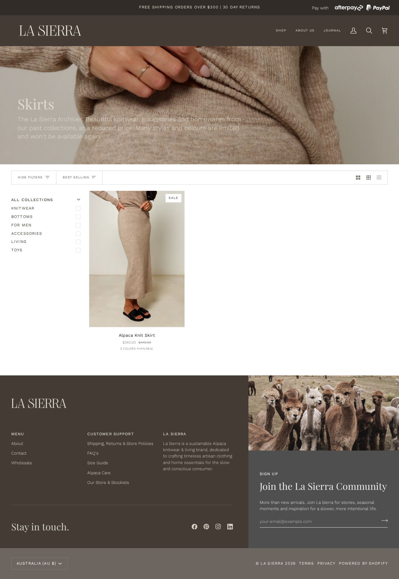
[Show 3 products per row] (368, 177)
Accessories (26, 233)
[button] (281, 30)
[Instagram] (218, 526)
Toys (17, 250)
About (17, 443)
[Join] (382, 521)
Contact (18, 453)
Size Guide (97, 462)
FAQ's (93, 453)
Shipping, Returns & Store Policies (120, 443)
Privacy (326, 563)
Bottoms (22, 216)
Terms (306, 563)
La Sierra (272, 563)
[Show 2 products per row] (358, 177)
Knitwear (22, 208)
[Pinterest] (206, 526)
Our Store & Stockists (108, 482)
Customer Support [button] (110, 434)
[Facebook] (194, 526)
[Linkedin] (230, 526)
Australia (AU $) (36, 563)
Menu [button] (17, 434)
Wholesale (21, 462)
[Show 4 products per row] (380, 177)
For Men (21, 225)
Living (18, 241)
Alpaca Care (99, 472)
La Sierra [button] (174, 434)
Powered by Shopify (363, 563)
